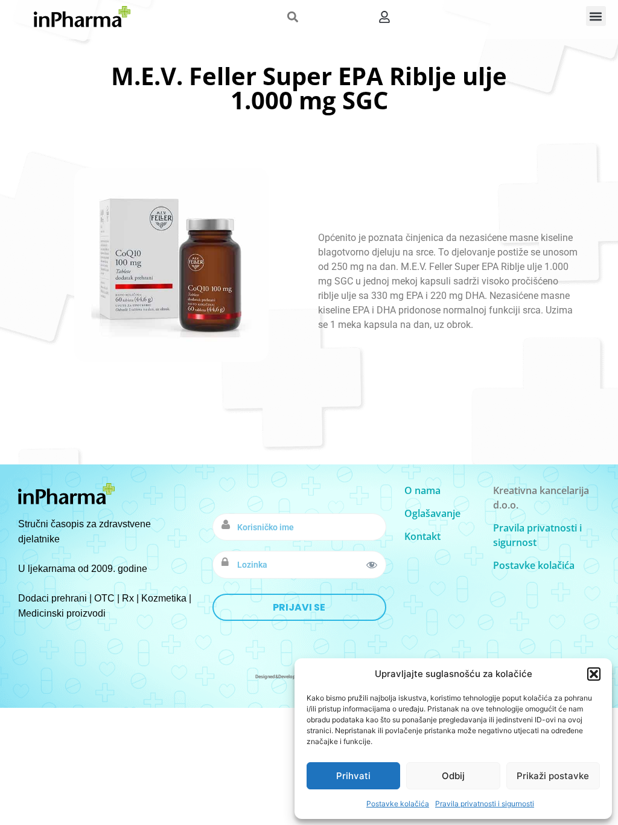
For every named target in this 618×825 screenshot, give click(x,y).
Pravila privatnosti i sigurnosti (484, 803)
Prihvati (353, 776)
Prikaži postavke (553, 776)
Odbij (453, 776)
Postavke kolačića (397, 803)
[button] (594, 674)
